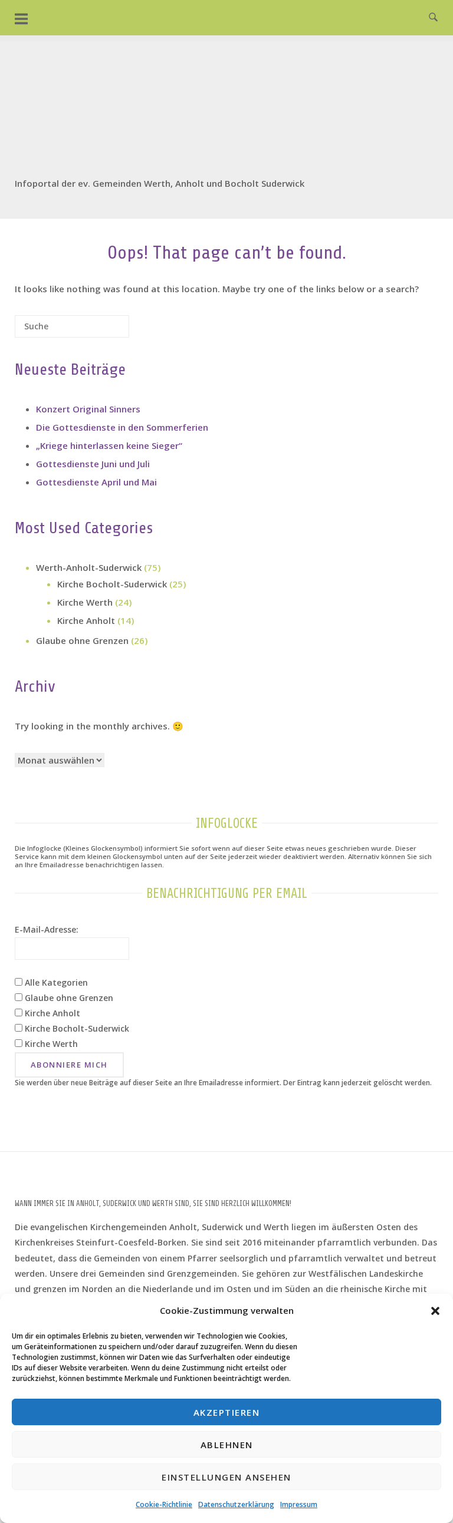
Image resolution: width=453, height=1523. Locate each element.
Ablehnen (227, 1445)
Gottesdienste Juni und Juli (93, 464)
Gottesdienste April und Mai (96, 482)
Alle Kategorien (55, 982)
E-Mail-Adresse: (46, 929)
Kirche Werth (85, 602)
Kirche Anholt (86, 620)
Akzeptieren (226, 1412)
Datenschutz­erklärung (236, 1504)
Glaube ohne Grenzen (82, 640)
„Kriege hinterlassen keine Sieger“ (109, 445)
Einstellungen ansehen (226, 1477)
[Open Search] (433, 17)
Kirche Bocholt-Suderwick (112, 584)
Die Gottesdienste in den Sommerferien (122, 427)
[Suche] (103, 331)
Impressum (298, 1504)
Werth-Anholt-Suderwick (89, 567)
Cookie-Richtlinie (164, 1504)
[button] (435, 1311)
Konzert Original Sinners (88, 409)
